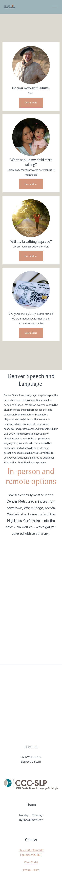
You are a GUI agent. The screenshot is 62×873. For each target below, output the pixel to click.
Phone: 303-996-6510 (31, 850)
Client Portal (31, 862)
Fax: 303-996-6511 (31, 855)
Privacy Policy (31, 870)
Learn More (31, 102)
